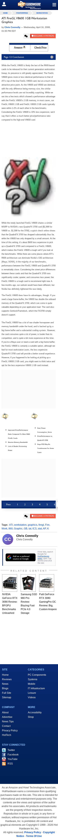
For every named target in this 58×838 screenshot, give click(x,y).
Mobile (31, 684)
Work (4, 528)
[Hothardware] (29, 5)
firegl (41, 524)
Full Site (6, 693)
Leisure (32, 693)
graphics (32, 524)
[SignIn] (6, 4)
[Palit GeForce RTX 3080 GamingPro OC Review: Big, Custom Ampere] (46, 583)
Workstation (42, 13)
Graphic (18, 528)
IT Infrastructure (36, 688)
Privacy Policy (10, 730)
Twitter (11, 750)
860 (11, 528)
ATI (11, 524)
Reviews (7, 679)
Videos (32, 697)
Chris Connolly (27, 535)
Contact (6, 726)
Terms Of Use (34, 836)
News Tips (8, 721)
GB (25, 528)
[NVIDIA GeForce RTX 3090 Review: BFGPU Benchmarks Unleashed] (9, 583)
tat (30, 528)
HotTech (6, 735)
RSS (10, 763)
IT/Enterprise (22, 13)
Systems (32, 679)
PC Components (37, 675)
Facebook (13, 754)
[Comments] (26, 36)
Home (5, 675)
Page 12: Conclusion (14, 57)
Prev (8, 504)
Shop (31, 717)
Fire (47, 524)
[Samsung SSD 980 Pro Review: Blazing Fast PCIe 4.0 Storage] (28, 583)
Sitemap (6, 697)
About (5, 712)
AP (44, 528)
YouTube (12, 759)
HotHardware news (43, 557)
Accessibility (35, 712)
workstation (20, 524)
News (5, 684)
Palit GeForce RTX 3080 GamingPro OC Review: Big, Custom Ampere (48, 602)
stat (40, 528)
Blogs (5, 688)
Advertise (7, 717)
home (5, 13)
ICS (34, 528)
